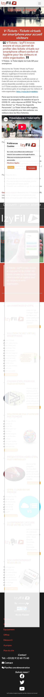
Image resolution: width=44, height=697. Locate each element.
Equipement (9, 629)
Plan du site (9, 650)
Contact (8, 662)
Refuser (10, 167)
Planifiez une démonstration (17, 667)
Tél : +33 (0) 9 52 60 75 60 (15, 658)
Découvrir (8, 640)
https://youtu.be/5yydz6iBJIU (27, 92)
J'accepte (31, 168)
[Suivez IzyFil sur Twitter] (22, 683)
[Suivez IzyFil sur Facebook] (22, 677)
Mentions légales (13, 163)
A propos (8, 645)
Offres (6, 635)
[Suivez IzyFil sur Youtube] (22, 689)
